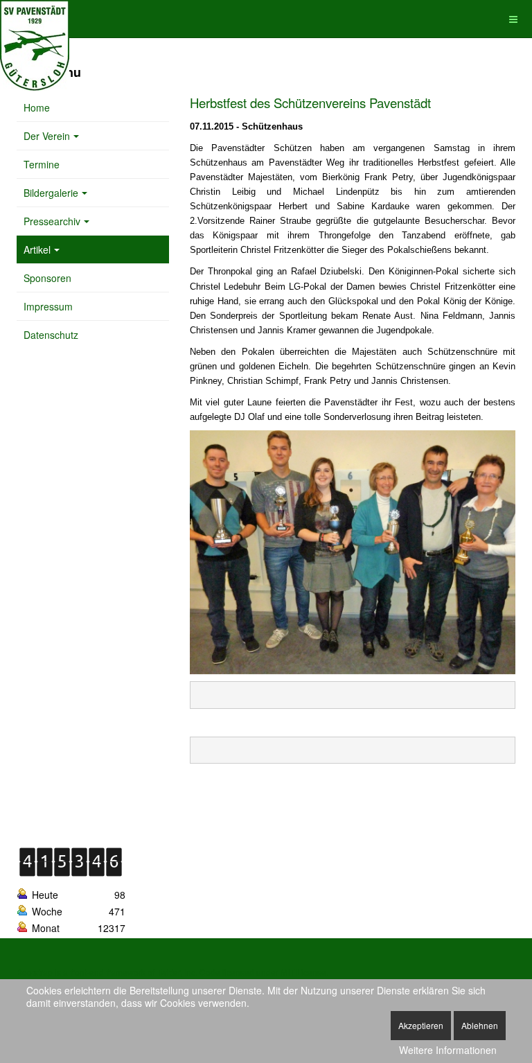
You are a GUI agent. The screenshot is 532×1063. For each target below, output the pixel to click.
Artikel (37, 249)
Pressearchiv (52, 221)
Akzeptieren (420, 1025)
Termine (42, 164)
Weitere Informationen (448, 1050)
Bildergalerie (51, 193)
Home (37, 107)
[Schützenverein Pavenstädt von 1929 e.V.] (34, 19)
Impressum (48, 306)
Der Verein (47, 136)
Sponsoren (47, 278)
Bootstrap (35, 972)
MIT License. (304, 972)
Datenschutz (51, 335)
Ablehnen (479, 1025)
